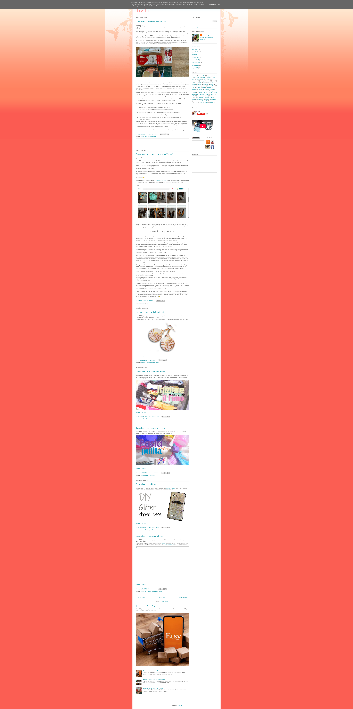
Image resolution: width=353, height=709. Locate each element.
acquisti (143, 303)
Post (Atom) (165, 601)
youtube (163, 543)
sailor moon (213, 95)
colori (209, 79)
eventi (199, 84)
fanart (211, 84)
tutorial (152, 530)
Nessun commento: (152, 134)
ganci (193, 87)
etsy (209, 82)
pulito (147, 475)
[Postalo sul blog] (163, 134)
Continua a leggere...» (141, 356)
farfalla (194, 85)
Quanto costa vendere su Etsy (145, 606)
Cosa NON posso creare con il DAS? (152, 21)
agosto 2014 (195, 65)
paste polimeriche (204, 94)
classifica (143, 362)
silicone (149, 591)
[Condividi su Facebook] (166, 134)
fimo (144, 419)
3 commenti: (150, 300)
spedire (207, 99)
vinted (147, 303)
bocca (203, 77)
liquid (212, 89)
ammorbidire (201, 75)
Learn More (212, 4)
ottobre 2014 (195, 60)
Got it (220, 4)
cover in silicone (170, 488)
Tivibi (142, 10)
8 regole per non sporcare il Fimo (150, 428)
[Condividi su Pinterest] (168, 134)
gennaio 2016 (195, 52)
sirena (207, 97)
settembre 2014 (196, 62)
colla (205, 79)
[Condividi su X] (164, 134)
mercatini (206, 91)
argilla (142, 136)
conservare (195, 81)
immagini (209, 87)
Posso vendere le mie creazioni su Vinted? (154, 154)
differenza (198, 82)
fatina (199, 85)
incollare (194, 89)
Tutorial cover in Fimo (146, 484)
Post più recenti (141, 597)
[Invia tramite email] (161, 134)
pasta (149, 136)
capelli (208, 77)
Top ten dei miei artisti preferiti (150, 312)
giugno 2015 (195, 54)
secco (195, 97)
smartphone (155, 591)
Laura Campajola (207, 35)
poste (212, 94)
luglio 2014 (195, 67)
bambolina (196, 77)
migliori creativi (151, 362)
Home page (162, 597)
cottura (208, 81)
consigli (202, 81)
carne (213, 77)
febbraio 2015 (195, 57)
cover (142, 530)
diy (142, 419)
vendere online (204, 102)
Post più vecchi (183, 597)
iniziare (148, 419)
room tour (199, 95)
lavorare (153, 419)
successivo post (169, 544)
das (146, 136)
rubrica (157, 362)
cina (193, 79)
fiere (209, 85)
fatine (204, 85)
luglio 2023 (195, 49)
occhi (205, 92)
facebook (205, 84)
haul (203, 87)
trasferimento (213, 101)
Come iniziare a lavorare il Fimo (150, 371)
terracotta (153, 136)
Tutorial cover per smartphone (149, 536)
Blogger (180, 705)
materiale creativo (197, 91)
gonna (198, 87)
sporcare (152, 475)
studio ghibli (197, 101)
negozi (200, 92)
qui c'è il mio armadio (160, 180)
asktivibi (214, 75)
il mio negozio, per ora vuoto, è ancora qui (156, 262)
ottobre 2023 (195, 46)
